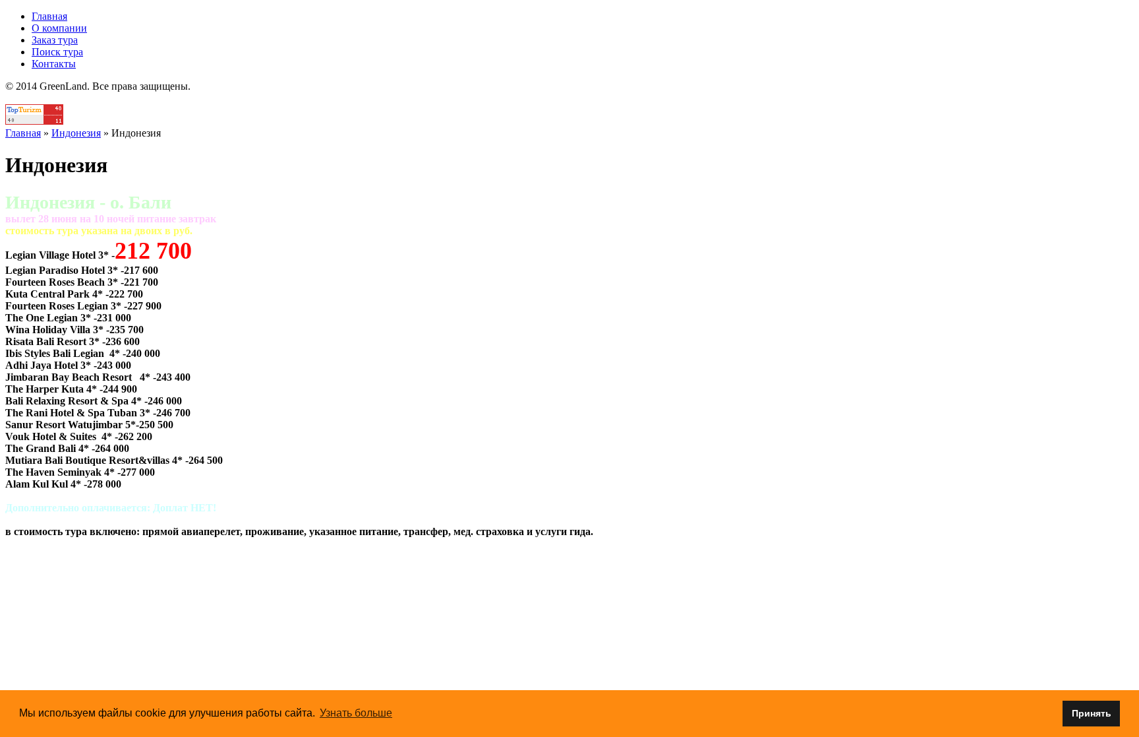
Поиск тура (57, 51)
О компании (59, 28)
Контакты (54, 63)
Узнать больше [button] (356, 713)
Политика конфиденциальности (570, 98)
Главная (49, 16)
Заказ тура (55, 40)
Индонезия (76, 133)
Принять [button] (1091, 713)
